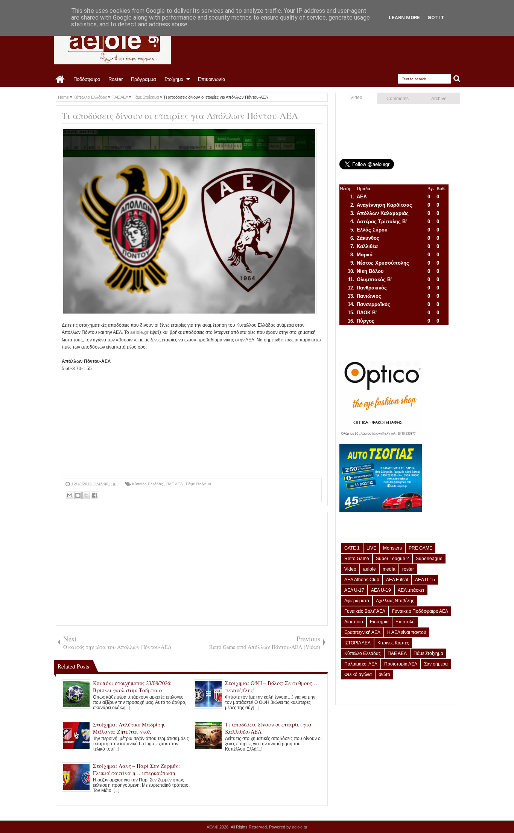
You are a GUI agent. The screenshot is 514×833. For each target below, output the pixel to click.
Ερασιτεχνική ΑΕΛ (362, 632)
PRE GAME (420, 548)
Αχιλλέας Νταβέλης (395, 600)
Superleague (429, 558)
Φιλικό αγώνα (358, 674)
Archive (439, 98)
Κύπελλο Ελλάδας (148, 484)
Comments (397, 98)
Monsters (392, 548)
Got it (435, 17)
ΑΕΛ (211, 827)
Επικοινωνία (211, 79)
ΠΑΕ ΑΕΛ (175, 484)
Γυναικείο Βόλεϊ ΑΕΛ (364, 611)
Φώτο (384, 674)
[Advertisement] (192, 425)
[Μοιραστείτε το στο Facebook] (94, 495)
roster (408, 569)
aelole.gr (139, 332)
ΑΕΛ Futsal (397, 579)
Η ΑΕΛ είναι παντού (406, 632)
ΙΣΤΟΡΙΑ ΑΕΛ (357, 643)
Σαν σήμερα (436, 664)
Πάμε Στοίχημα (198, 484)
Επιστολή (405, 621)
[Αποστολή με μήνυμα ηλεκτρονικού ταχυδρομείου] (69, 495)
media (389, 569)
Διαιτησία (353, 621)
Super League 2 (392, 558)
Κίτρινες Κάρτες (393, 643)
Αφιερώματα (356, 600)
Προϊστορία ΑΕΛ (400, 664)
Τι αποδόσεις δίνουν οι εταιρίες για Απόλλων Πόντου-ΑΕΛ (180, 116)
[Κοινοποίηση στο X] (86, 495)
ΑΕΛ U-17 (354, 590)
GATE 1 (352, 548)
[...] (127, 707)
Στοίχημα (174, 79)
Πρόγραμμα (143, 79)
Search (457, 79)
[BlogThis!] (78, 495)
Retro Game (356, 558)
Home (60, 79)
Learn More (404, 17)
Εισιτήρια (379, 621)
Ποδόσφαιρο (86, 79)
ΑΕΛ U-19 (381, 590)
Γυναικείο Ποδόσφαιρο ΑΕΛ (420, 611)
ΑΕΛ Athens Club (361, 579)
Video (356, 97)
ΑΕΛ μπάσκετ (411, 590)
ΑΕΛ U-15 (425, 579)
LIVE (371, 548)
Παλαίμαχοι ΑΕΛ (360, 664)
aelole (369, 569)
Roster (115, 79)
